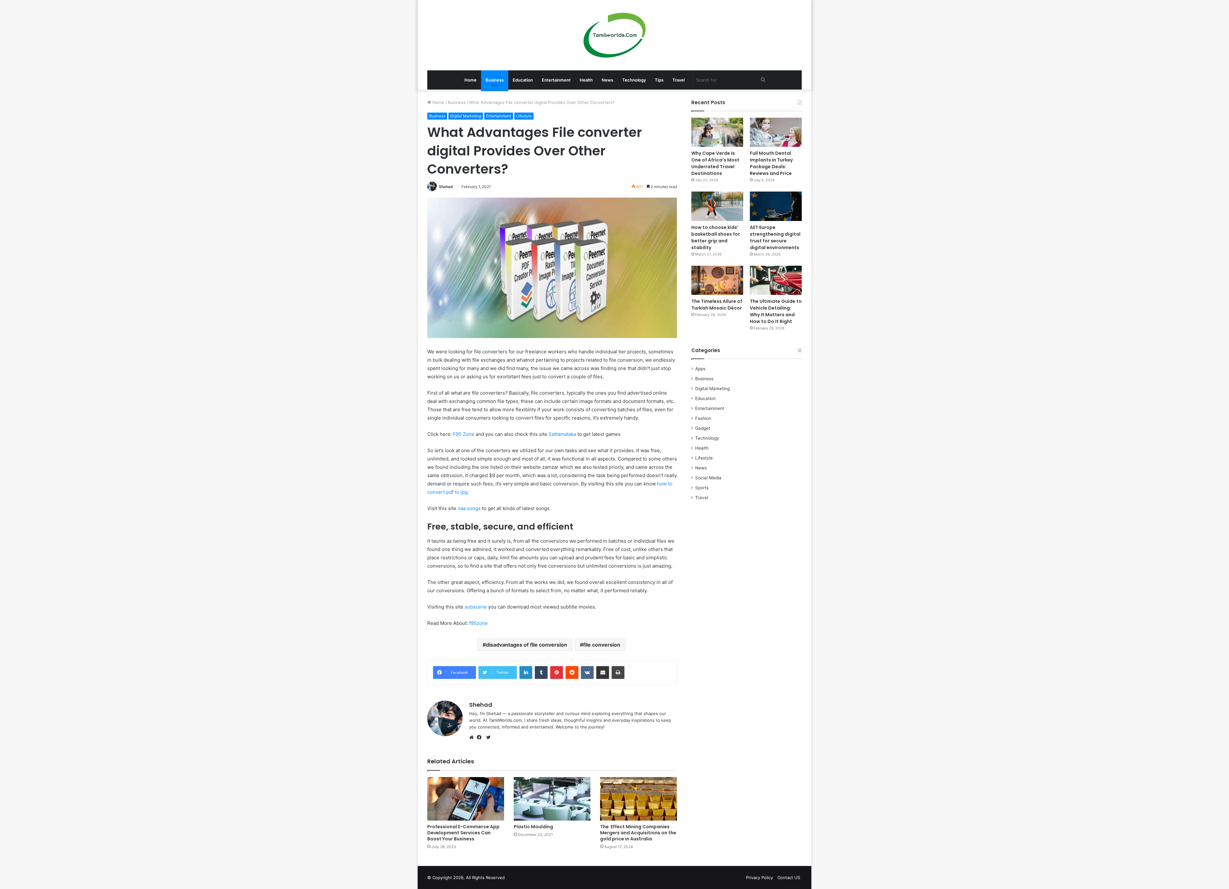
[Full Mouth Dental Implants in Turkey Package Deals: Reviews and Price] (776, 132)
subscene (476, 607)
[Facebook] (481, 737)
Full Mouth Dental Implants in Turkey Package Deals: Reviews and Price (771, 163)
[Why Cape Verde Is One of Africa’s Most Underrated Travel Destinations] (717, 132)
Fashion (703, 418)
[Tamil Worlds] (615, 35)
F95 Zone (463, 434)
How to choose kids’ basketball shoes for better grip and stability (715, 237)
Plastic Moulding (533, 826)
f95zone (478, 623)
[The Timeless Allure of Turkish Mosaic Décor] (717, 280)
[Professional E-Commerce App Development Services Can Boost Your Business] (465, 798)
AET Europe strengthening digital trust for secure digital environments (775, 237)
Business (495, 80)
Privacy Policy (759, 877)
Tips (659, 80)
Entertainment (556, 80)
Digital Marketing (465, 116)
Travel (678, 80)
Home (470, 80)
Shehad (446, 186)
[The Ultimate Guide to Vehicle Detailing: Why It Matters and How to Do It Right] (776, 280)
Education (523, 80)
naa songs (469, 508)
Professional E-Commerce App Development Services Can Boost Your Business (463, 832)
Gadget (702, 428)
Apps (700, 368)
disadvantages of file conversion (526, 644)
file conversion (601, 644)
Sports (702, 487)
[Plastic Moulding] (552, 798)
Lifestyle (524, 116)
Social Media (708, 477)
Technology (634, 80)
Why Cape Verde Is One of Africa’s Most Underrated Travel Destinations (715, 163)
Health (586, 80)
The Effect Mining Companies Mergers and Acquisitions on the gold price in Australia (638, 832)
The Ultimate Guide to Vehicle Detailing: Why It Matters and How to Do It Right (776, 311)
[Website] (473, 737)
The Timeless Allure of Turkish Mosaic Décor (716, 304)
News (607, 80)
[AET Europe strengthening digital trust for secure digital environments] (776, 206)
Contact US (788, 877)
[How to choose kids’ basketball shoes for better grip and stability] (717, 206)
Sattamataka (562, 434)
